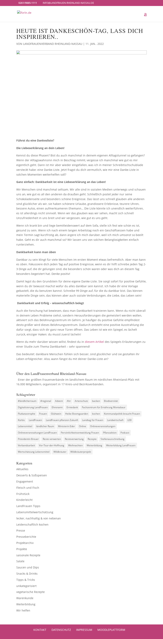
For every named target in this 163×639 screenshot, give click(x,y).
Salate (20, 561)
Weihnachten (75, 445)
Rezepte (92, 439)
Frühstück (22, 494)
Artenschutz (81, 401)
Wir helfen (23, 610)
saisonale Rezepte (28, 555)
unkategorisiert (26, 586)
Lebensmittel (25, 426)
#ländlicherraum (27, 401)
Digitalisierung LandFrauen (33, 407)
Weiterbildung (94, 445)
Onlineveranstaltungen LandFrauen (37, 432)
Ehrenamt (57, 407)
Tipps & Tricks (25, 580)
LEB (129, 420)
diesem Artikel (94, 342)
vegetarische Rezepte (30, 592)
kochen (96, 413)
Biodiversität (111, 401)
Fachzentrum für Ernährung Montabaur (103, 407)
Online (82, 426)
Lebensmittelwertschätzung (34, 512)
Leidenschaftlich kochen (32, 524)
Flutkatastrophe (26, 413)
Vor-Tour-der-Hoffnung (51, 445)
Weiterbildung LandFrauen (120, 445)
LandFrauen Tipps (28, 506)
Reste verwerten (52, 439)
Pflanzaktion (109, 432)
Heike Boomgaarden (76, 413)
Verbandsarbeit (26, 445)
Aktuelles (22, 469)
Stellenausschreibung (112, 439)
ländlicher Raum (45, 426)
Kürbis (21, 420)
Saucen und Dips (27, 567)
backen (96, 401)
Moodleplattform (111, 630)
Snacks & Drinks (27, 573)
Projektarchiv (25, 543)
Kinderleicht (24, 500)
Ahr (69, 401)
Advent (59, 401)
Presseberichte (26, 537)
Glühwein (56, 413)
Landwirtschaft (115, 420)
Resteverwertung (74, 439)
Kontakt (39, 630)
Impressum (84, 630)
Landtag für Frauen (92, 420)
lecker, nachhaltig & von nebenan (38, 518)
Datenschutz (61, 630)
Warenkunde (24, 598)
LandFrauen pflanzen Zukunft (62, 420)
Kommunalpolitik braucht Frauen (122, 413)
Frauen (43, 413)
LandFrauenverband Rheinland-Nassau (52, 44)
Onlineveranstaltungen (102, 426)
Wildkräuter (59, 451)
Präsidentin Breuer (28, 439)
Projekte (21, 549)
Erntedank (72, 407)
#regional (45, 401)
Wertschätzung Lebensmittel (33, 451)
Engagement (24, 481)
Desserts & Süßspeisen (31, 475)
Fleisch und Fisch (27, 488)
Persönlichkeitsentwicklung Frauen (80, 432)
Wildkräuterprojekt (80, 451)
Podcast (124, 432)
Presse (20, 530)
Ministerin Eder (66, 426)
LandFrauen (35, 420)
